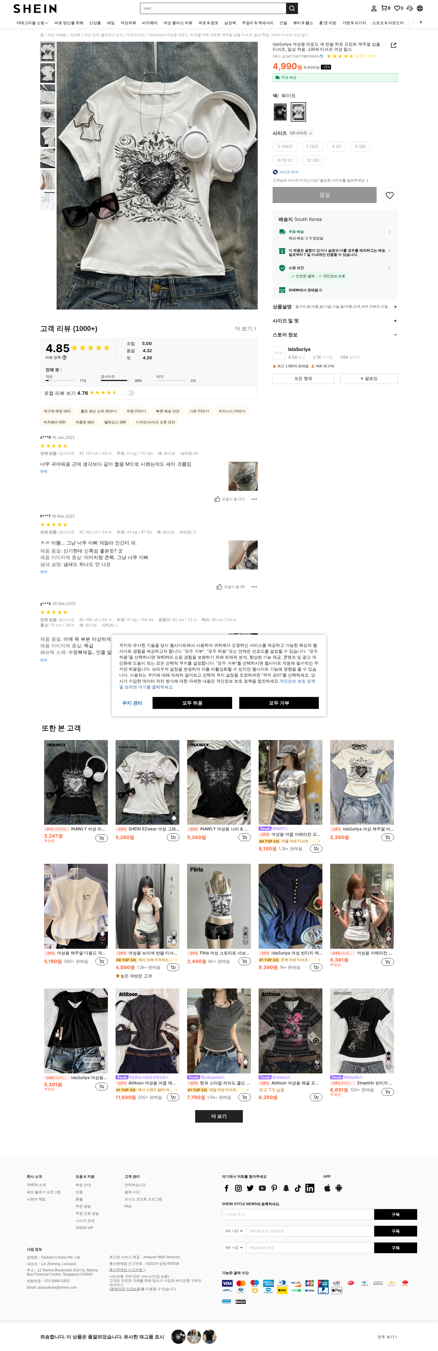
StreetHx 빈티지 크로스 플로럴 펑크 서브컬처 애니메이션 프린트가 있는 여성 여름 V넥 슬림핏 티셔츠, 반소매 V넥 (362, 1083)
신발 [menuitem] (283, 22)
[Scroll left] (413, 22)
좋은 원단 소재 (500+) (99, 411)
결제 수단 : (133, 1192)
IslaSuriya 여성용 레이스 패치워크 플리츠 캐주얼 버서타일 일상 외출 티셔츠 (76, 1077)
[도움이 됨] (217, 499)
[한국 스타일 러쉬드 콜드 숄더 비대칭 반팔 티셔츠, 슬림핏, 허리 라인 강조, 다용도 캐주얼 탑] (219, 1030)
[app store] (327, 1191)
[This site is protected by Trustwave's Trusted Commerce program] (226, 1301)
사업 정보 (34, 1249)
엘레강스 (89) (115, 422)
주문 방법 (83, 1206)
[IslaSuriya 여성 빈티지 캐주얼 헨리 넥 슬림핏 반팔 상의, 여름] (290, 906)
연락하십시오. (136, 1185)
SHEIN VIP (84, 1228)
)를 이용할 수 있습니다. (158, 1289)
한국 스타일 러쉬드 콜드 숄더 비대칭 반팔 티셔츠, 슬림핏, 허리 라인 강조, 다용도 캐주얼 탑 (219, 1083)
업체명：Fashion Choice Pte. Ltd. (54, 1257)
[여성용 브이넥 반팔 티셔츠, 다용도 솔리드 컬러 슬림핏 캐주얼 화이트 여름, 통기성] (147, 906)
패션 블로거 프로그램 (44, 1192)
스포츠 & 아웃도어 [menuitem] (388, 22)
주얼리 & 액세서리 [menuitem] (258, 22)
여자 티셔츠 (136, 35)
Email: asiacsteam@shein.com (52, 1287)
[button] (409, 8)
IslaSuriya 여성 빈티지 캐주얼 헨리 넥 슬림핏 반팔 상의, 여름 (291, 953)
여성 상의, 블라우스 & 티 (103, 35)
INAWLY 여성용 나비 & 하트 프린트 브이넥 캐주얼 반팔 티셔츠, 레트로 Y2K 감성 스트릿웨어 (219, 829)
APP (327, 1177)
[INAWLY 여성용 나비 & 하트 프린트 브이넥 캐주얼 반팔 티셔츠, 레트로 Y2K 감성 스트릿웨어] (219, 782)
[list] (269, 1188)
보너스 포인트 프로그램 (143, 1199)
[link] (385, 8)
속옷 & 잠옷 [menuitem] (208, 22)
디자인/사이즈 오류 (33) (155, 422)
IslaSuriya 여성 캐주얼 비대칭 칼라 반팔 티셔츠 (362, 829)
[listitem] (76, 797)
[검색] (292, 8)
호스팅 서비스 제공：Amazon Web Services (144, 1257)
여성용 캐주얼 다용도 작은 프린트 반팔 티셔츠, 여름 (76, 953)
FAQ (128, 1206)
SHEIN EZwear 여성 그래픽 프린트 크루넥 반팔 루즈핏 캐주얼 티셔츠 (148, 829)
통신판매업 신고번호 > (127, 1270)
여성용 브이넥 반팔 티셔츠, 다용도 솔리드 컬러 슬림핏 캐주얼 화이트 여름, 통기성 (148, 953)
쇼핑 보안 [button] (296, 268)
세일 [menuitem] (111, 22)
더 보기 (219, 1116)
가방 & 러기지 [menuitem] (354, 22)
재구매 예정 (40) (57, 411)
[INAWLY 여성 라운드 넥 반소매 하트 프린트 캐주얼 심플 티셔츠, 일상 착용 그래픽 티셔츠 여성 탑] (76, 782)
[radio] (280, 112)
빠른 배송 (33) (167, 411)
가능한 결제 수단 (235, 1273)
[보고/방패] (254, 499)
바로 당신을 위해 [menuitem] (69, 22)
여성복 (75, 35)
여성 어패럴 (56, 35)
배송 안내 (83, 1185)
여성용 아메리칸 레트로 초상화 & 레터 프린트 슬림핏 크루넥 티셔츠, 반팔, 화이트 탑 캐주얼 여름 (362, 953)
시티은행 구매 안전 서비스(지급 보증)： (141, 1276)
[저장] (390, 195)
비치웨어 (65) (55, 422)
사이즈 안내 (85, 1221)
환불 (79, 1199)
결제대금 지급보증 (125, 1289)
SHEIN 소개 (36, 1185)
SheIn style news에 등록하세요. (251, 1204)
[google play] (339, 1191)
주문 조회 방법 (87, 1213)
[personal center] (374, 8)
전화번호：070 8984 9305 (48, 1281)
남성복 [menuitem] (230, 22)
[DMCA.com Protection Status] (240, 1301)
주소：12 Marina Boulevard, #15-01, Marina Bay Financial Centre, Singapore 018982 (62, 1272)
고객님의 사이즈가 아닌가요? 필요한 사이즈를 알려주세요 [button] (319, 180)
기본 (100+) (199, 411)
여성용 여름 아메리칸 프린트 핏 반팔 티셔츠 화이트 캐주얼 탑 (291, 834)
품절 (324, 195)
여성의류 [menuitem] (128, 22)
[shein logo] (35, 8)
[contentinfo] (319, 1287)
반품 (79, 1192)
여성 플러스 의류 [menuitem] (178, 22)
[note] (135, 976)
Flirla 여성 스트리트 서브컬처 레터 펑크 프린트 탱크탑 (219, 953)
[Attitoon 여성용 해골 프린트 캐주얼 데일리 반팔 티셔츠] (290, 1030)
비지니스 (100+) (232, 411)
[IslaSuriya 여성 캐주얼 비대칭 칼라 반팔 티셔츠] (362, 782)
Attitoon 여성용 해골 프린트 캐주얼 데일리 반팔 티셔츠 (291, 1083)
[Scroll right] (421, 22)
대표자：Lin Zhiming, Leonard (51, 1264)
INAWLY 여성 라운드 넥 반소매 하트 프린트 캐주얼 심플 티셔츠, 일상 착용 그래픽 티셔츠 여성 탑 (76, 829)
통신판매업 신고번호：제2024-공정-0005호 (144, 1264)
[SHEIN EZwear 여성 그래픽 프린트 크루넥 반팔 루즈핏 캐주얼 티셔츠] (147, 782)
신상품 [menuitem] (95, 22)
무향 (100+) (136, 411)
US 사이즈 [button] (298, 133)
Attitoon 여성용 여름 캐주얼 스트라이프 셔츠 (148, 1083)
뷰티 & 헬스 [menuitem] (303, 22)
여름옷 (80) (85, 422)
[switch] (129, 393)
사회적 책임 (36, 1199)
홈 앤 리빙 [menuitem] (327, 22)
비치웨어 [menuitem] (150, 22)
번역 (43, 471)
